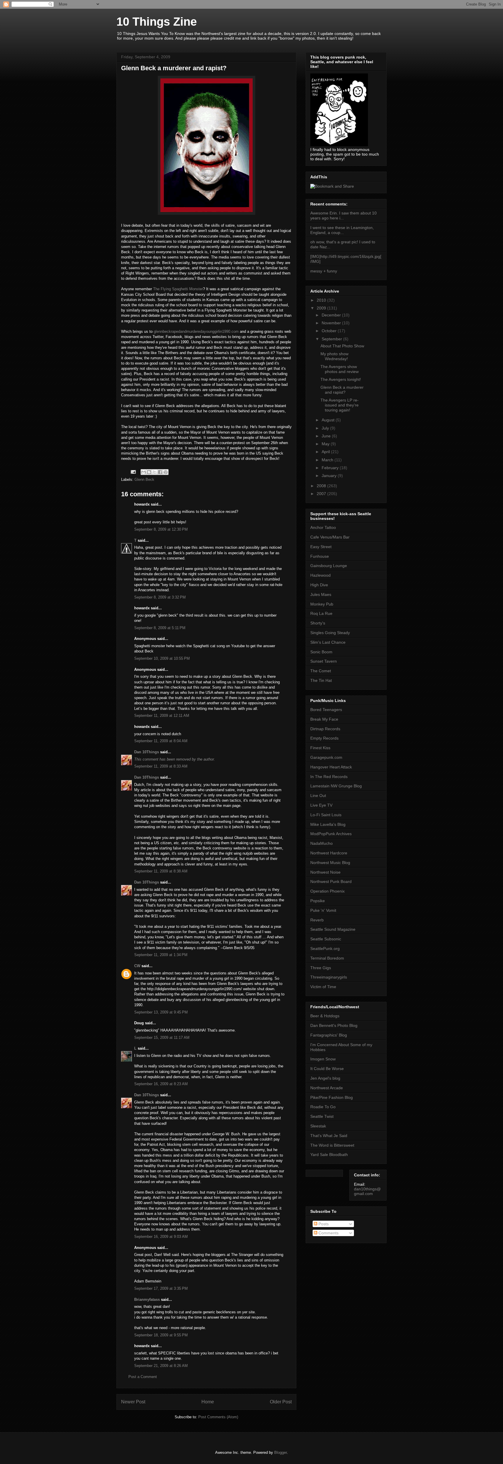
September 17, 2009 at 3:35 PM (161, 1288)
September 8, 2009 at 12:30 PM (161, 529)
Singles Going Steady (330, 632)
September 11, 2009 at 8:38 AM (160, 871)
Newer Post (133, 1401)
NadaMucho (321, 843)
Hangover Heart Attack (331, 767)
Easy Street (321, 546)
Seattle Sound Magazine (332, 929)
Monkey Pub (321, 604)
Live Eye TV (321, 805)
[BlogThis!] (149, 472)
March (328, 460)
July (326, 428)
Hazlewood (320, 575)
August (329, 420)
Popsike (317, 900)
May (326, 443)
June (327, 436)
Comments (328, 1233)
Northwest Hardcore (328, 853)
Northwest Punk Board (331, 881)
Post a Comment (142, 1377)
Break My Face (324, 719)
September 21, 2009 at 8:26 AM (161, 1365)
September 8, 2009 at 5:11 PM (159, 628)
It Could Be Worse (327, 1068)
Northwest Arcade (326, 1087)
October (330, 330)
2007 (322, 493)
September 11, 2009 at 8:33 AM (160, 766)
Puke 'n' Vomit (323, 910)
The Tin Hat (321, 680)
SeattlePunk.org (325, 948)
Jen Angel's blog (325, 1078)
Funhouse (319, 556)
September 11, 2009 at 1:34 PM (160, 955)
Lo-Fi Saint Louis (325, 814)
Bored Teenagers (326, 709)
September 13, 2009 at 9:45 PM (161, 1012)
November (332, 323)
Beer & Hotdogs (324, 1015)
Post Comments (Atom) (218, 1417)
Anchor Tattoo (323, 527)
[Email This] (143, 472)
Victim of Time (323, 986)
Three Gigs (320, 967)
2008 (322, 485)
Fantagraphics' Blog (328, 1035)
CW (137, 966)
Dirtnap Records (325, 728)
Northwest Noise (325, 872)
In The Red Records (329, 776)
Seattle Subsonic (325, 939)
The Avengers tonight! (340, 379)
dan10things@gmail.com (367, 1191)
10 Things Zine (156, 21)
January (330, 475)
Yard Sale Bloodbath (329, 1154)
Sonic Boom (321, 652)
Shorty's (317, 623)
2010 (322, 300)
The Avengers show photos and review (339, 369)
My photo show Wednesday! (334, 356)
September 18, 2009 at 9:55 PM (161, 1335)
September (332, 339)
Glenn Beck (144, 479)
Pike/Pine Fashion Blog (331, 1097)
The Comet (320, 670)
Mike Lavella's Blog (328, 824)
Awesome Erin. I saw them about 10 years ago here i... (343, 215)
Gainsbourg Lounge (328, 565)
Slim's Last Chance (328, 642)
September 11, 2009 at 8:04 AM (160, 741)
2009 (322, 308)
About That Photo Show (342, 346)
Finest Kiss (320, 747)
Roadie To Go (323, 1106)
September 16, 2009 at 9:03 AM (161, 1236)
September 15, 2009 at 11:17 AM (161, 1037)
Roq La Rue (321, 613)
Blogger (280, 1452)
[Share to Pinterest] (166, 472)
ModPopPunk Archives (331, 833)
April (326, 451)
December (332, 315)
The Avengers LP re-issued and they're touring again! (339, 405)
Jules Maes (320, 594)
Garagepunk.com (326, 757)
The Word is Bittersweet (332, 1145)
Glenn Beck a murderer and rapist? (342, 390)
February (331, 467)
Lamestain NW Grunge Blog (336, 786)
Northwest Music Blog (330, 862)
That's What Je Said (328, 1135)
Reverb (317, 920)
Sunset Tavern (323, 661)
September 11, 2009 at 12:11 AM (161, 715)
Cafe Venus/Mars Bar (330, 537)
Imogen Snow (323, 1059)
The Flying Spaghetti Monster (178, 289)
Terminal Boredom (327, 958)
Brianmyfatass (147, 1299)
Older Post (281, 1401)
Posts (323, 1224)
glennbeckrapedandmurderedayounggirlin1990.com (196, 331)
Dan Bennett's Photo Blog (333, 1025)
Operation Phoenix (327, 891)
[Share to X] (154, 472)
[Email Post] (133, 471)
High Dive (319, 585)
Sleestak (318, 1126)
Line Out (318, 795)
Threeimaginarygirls (328, 977)
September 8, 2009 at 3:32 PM (160, 597)
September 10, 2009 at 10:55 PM (162, 658)
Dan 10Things (146, 752)
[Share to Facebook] (160, 472)
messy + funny (323, 271)
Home (207, 1401)
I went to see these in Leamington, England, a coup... (342, 230)
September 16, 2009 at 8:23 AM (161, 1084)
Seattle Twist (322, 1116)
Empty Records (324, 738)
